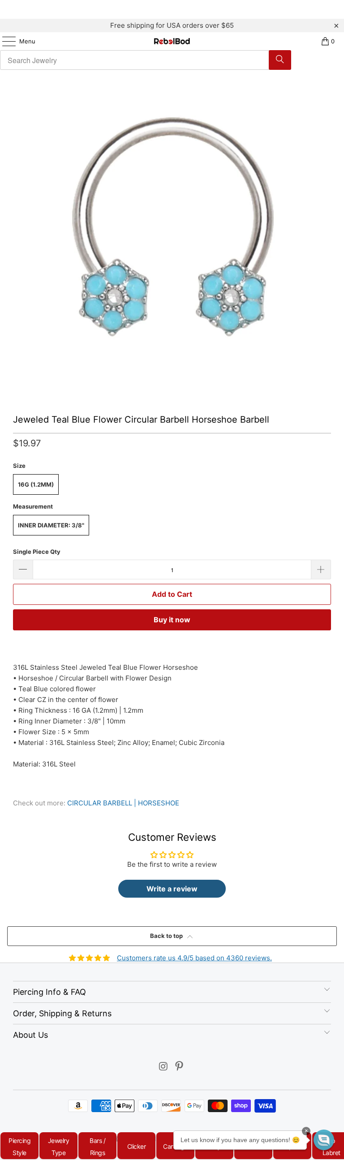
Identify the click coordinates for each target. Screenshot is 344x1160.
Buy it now (172, 619)
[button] (324, 1140)
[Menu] (4, 41)
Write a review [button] (172, 888)
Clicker (136, 1146)
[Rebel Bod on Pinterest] (179, 1067)
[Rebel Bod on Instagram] (163, 1067)
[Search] (280, 60)
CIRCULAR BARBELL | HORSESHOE (123, 803)
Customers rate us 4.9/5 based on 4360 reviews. (194, 958)
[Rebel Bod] (172, 41)
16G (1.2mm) (36, 484)
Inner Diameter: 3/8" (51, 525)
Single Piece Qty (36, 551)
